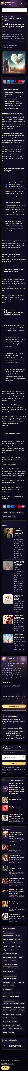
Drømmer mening (8, 939)
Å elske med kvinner (8, 932)
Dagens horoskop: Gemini (10, 728)
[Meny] (25, 3)
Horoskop (12, 512)
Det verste (18, 935)
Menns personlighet (19, 1007)
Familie (5, 946)
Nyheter (5, 1011)
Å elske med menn (8, 935)
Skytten (14, 1018)
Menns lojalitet (7, 1007)
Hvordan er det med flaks (10, 975)
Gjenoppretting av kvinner (10, 953)
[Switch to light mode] (21, 3)
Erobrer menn (7, 516)
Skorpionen (6, 1018)
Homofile (5, 960)
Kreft (18, 993)
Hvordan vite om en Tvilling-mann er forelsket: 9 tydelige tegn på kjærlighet (19, 531)
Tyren (4, 1028)
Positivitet (21, 1011)
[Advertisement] (14, 10)
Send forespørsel (14, 706)
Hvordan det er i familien (10, 964)
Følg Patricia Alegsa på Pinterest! (12, 114)
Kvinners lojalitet (14, 996)
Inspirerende (6, 982)
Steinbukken (6, 1021)
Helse (20, 957)
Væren (5, 1032)
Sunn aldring (6, 1025)
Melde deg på (14, 763)
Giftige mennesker (8, 950)
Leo (18, 1000)
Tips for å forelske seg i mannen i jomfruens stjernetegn (18, 597)
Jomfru (14, 982)
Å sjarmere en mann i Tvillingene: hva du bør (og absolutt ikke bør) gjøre (13, 104)
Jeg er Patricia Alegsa (11, 716)
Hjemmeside (5, 16)
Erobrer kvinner (7, 943)
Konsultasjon (6, 682)
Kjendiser (5, 985)
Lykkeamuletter (14, 1003)
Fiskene (11, 946)
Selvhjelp (18, 1014)
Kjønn (12, 985)
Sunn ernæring (16, 1025)
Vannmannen (18, 1028)
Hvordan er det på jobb (9, 978)
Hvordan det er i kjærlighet (10, 968)
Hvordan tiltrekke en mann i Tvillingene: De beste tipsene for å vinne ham (14, 423)
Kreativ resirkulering (8, 993)
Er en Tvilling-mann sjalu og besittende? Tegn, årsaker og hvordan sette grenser (19, 564)
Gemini (13, 16)
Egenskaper (18, 939)
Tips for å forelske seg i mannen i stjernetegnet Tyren (19, 617)
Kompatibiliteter (7, 989)
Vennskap (11, 1032)
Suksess (14, 1021)
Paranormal (13, 1011)
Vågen (10, 1028)
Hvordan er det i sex (8, 971)
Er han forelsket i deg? (12, 108)
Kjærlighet (20, 512)
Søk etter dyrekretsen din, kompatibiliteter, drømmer (12, 1046)
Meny (5, 1067)
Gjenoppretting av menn (9, 957)
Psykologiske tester (8, 1014)
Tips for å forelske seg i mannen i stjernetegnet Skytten (19, 636)
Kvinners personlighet (9, 1000)
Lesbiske (5, 1003)
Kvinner (5, 996)
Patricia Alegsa (13, 45)
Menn (14, 516)
